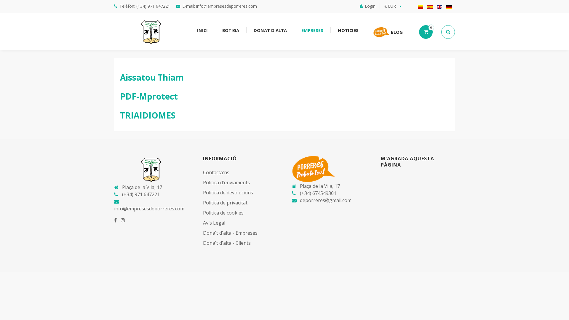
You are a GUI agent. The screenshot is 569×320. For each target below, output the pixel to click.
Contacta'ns (216, 172)
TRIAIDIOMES (147, 115)
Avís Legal (214, 223)
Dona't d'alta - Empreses (230, 233)
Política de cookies (223, 212)
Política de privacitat (225, 202)
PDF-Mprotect (149, 96)
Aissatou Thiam (152, 77)
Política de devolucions (228, 192)
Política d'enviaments (226, 182)
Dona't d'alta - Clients (227, 243)
